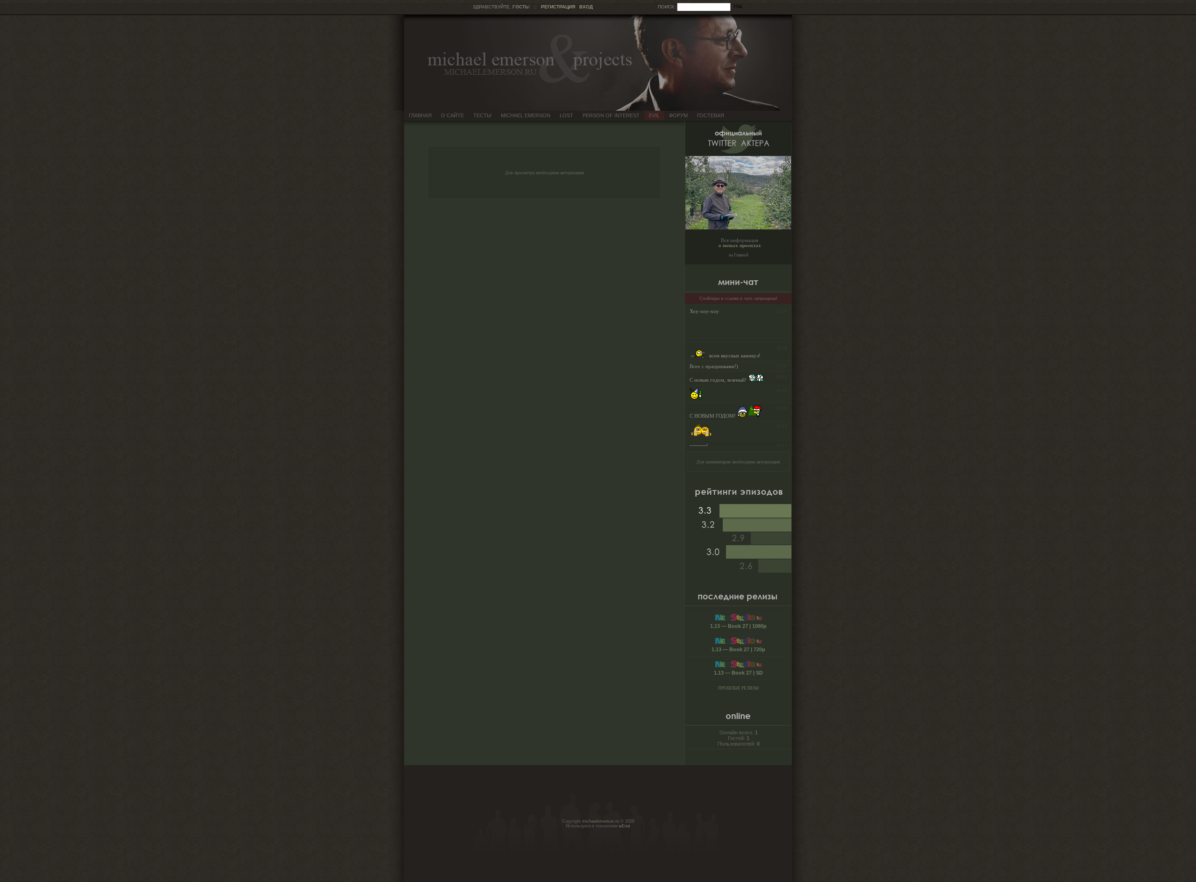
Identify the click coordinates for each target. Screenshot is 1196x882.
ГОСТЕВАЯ (710, 115)
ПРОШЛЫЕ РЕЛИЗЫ (738, 688)
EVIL (654, 115)
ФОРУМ (678, 115)
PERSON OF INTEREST (611, 115)
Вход (586, 6)
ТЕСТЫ (482, 115)
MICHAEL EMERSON (525, 115)
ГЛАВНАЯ (420, 115)
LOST (566, 115)
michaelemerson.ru (600, 821)
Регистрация (558, 6)
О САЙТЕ (452, 115)
